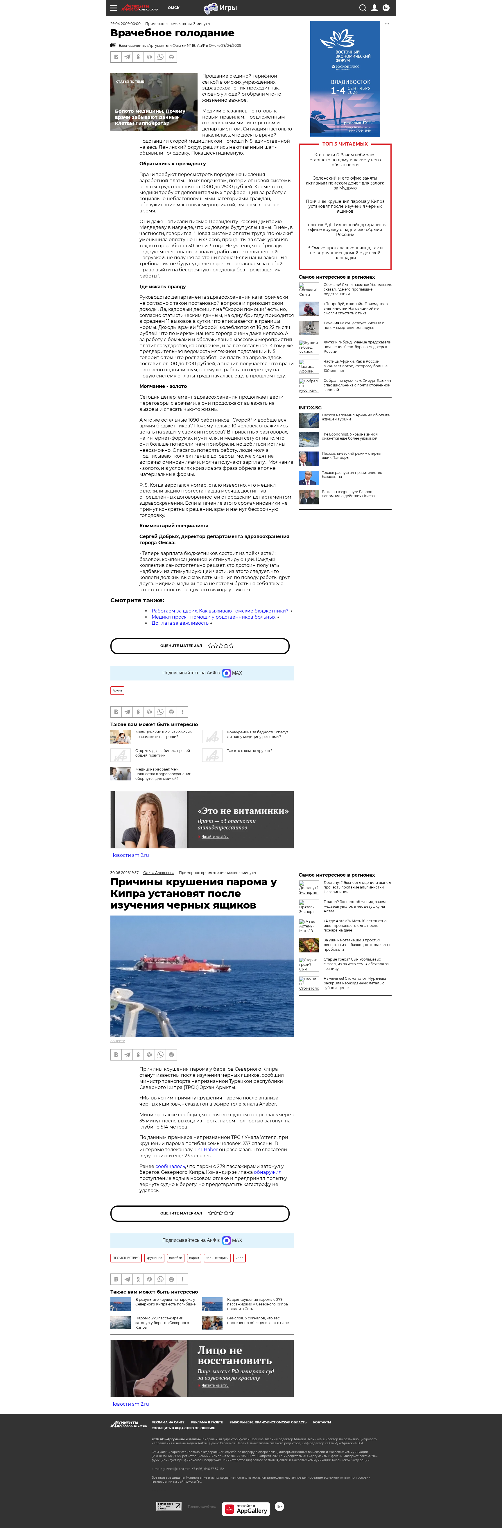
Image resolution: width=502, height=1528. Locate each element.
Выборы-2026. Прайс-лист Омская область (268, 1422)
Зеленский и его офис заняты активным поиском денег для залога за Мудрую (345, 183)
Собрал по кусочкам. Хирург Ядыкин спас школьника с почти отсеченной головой (357, 385)
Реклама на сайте (168, 1422)
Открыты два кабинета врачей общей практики (162, 752)
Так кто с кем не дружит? (249, 750)
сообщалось (170, 1166)
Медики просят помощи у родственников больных (213, 617)
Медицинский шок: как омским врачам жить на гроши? (163, 734)
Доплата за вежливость (180, 623)
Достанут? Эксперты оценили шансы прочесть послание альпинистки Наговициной (357, 887)
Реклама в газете (207, 1422)
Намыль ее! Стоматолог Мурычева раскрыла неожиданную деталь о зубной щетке (355, 983)
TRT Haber (206, 1149)
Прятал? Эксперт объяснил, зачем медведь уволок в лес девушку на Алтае (355, 906)
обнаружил (268, 1172)
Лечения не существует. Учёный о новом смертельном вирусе (354, 325)
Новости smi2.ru (129, 855)
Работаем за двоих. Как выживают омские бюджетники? (220, 611)
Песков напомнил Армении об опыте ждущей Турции (356, 417)
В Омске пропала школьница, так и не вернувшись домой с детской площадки (345, 253)
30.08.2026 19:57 (124, 872)
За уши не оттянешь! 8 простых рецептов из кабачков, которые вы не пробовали (357, 945)
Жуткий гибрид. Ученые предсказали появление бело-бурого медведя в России (357, 347)
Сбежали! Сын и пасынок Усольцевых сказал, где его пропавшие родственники (358, 289)
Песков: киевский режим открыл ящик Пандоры (351, 456)
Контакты (322, 1422)
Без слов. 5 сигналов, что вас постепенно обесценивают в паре (258, 1320)
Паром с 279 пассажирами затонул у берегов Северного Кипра (162, 1323)
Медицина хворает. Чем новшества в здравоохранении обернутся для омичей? (163, 774)
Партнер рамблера (202, 1506)
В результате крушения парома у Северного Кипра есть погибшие (165, 1301)
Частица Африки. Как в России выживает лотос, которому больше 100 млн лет (356, 366)
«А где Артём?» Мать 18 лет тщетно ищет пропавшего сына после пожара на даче (355, 925)
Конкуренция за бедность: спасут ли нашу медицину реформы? (257, 734)
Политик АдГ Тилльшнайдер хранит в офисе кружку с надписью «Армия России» (345, 229)
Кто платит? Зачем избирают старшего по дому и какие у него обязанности (345, 160)
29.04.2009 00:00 (125, 24)
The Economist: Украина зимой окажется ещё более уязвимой (350, 436)
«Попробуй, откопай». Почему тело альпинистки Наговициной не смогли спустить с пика (356, 308)
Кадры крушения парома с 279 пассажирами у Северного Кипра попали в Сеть (257, 1304)
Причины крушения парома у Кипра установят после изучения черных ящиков (345, 206)
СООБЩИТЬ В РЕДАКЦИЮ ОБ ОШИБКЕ (183, 1428)
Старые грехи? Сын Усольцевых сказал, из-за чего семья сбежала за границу (356, 964)
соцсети (117, 1041)
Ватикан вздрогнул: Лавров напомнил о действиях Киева (348, 494)
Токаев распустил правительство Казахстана (352, 475)
